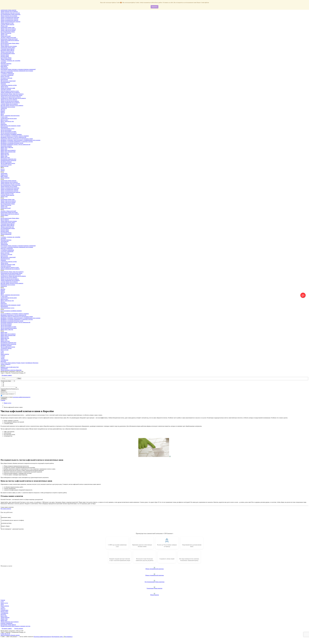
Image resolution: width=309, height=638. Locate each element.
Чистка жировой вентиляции (9, 133)
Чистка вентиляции (6, 130)
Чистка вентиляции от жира (8, 131)
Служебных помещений (7, 73)
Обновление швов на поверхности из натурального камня (17, 138)
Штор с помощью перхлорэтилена (10, 115)
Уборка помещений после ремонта (10, 92)
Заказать (3, 390)
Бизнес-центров (5, 76)
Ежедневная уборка (6, 57)
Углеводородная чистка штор (9, 118)
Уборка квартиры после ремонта (10, 621)
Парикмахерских (5, 82)
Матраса (3, 122)
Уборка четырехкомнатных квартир (10, 21)
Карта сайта (4, 616)
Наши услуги (4, 603)
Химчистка (4, 108)
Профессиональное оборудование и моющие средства (15, 626)
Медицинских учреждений (8, 81)
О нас (2, 351)
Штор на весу (4, 120)
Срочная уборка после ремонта (9, 104)
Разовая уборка (5, 55)
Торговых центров (6, 89)
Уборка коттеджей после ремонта (10, 40)
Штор (2, 114)
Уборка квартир (5, 177)
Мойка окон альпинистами (8, 151)
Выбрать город (5, 367)
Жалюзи (3, 109)
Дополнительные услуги (7, 128)
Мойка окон (4, 148)
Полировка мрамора (6, 146)
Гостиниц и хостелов (6, 78)
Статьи (3, 357)
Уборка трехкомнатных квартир (9, 20)
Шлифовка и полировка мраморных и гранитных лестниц (17, 141)
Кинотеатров (4, 79)
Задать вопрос (18, 628)
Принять (154, 7)
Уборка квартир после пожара (9, 15)
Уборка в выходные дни (7, 52)
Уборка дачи (4, 34)
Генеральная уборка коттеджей (9, 39)
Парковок (3, 83)
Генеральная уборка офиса (8, 47)
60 (3, 386)
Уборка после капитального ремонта (11, 96)
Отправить (3, 398)
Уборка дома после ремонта (8, 28)
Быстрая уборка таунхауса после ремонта (12, 105)
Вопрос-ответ (4, 611)
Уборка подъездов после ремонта (10, 101)
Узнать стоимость (5, 364)
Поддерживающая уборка (8, 31)
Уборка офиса (4, 41)
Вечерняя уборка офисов (7, 50)
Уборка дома (4, 26)
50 (3, 384)
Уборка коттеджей (6, 36)
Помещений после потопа (8, 107)
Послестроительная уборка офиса (10, 43)
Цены (2, 352)
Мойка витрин (5, 153)
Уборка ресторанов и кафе (8, 88)
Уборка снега (4, 175)
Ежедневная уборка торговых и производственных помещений (18, 69)
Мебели (3, 112)
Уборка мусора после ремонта (9, 99)
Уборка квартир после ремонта (9, 11)
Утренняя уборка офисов (7, 49)
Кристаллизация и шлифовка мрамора (11, 134)
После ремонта (5, 44)
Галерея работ (4, 610)
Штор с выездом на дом (7, 121)
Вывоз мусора (4, 166)
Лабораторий (4, 68)
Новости (3, 608)
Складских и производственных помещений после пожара (17, 70)
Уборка (3, 170)
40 (3, 382)
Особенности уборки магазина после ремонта (13, 98)
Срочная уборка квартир (7, 24)
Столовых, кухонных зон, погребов (10, 60)
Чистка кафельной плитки (8, 163)
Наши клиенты (5, 354)
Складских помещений (7, 75)
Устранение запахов (6, 164)
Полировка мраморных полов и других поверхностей (15, 144)
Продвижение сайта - (58, 636)
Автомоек (3, 62)
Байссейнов (4, 66)
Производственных (6, 63)
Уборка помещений (6, 59)
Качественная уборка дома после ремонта (12, 94)
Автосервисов (4, 65)
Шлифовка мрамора (6, 161)
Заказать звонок (15, 635)
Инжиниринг (4, 127)
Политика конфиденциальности (42, 636)
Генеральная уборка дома (7, 27)
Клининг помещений (6, 623)
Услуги (3, 169)
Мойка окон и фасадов (7, 147)
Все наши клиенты (6, 508)
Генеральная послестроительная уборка (11, 95)
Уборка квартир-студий (7, 23)
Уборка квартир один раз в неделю (10, 13)
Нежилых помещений (7, 72)
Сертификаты (4, 360)
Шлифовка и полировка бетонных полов (12, 143)
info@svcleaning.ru (6, 635)
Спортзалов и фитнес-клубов (9, 85)
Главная (3, 400)
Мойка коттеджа (5, 157)
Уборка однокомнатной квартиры (10, 17)
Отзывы (3, 355)
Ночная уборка (5, 56)
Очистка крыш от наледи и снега (10, 91)
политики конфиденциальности (21, 397)
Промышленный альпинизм (8, 160)
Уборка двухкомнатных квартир (9, 18)
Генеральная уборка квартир (8, 10)
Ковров (3, 111)
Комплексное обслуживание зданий (10, 125)
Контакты (3, 361)
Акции (2, 358)
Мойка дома (4, 156)
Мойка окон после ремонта (8, 150)
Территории (4, 173)
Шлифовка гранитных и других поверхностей (13, 137)
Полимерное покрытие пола (8, 159)
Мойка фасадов (5, 154)
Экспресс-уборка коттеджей (8, 37)
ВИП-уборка (4, 176)
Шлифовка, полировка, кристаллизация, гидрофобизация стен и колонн (20, 140)
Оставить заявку (7, 375)
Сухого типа (4, 117)
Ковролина (4, 124)
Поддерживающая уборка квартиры (10, 14)
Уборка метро (4, 86)
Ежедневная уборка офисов (8, 624)
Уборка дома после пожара (8, 30)
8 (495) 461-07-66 (14, 367)
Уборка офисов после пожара (9, 46)
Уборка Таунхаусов (6, 33)
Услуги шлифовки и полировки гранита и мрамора (15, 135)
